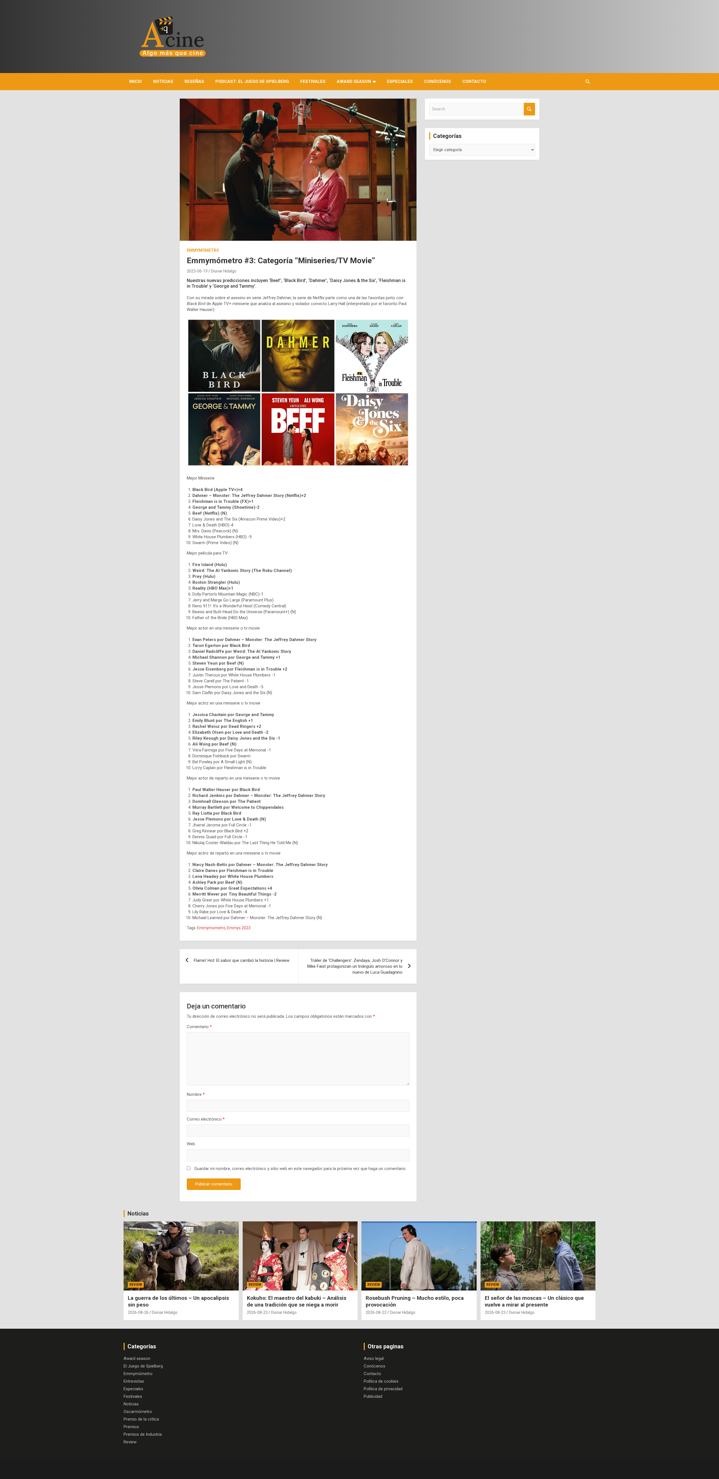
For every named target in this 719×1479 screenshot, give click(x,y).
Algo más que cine (174, 1468)
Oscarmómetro (138, 1411)
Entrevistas (134, 1381)
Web (191, 1143)
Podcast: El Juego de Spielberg (252, 81)
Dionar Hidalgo (223, 271)
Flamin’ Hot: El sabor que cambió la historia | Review (241, 960)
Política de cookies (381, 1381)
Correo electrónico (206, 1119)
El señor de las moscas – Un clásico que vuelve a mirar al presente (534, 1301)
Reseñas (194, 81)
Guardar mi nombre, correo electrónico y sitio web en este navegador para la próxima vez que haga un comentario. (300, 1168)
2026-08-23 (257, 1312)
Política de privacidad (383, 1388)
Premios (131, 1426)
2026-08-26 (138, 1312)
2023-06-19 (197, 271)
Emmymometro (211, 928)
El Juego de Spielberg (143, 1366)
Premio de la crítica (141, 1419)
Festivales (313, 81)
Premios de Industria (143, 1434)
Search (529, 109)
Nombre (196, 1094)
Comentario (199, 1026)
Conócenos (437, 81)
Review (135, 1285)
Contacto (474, 81)
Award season (354, 81)
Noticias (163, 81)
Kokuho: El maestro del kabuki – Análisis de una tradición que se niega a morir (296, 1301)
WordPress (296, 1468)
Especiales (400, 81)
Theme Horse (229, 1468)
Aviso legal (374, 1358)
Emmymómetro (203, 250)
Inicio (135, 81)
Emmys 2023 (239, 928)
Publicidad (373, 1396)
